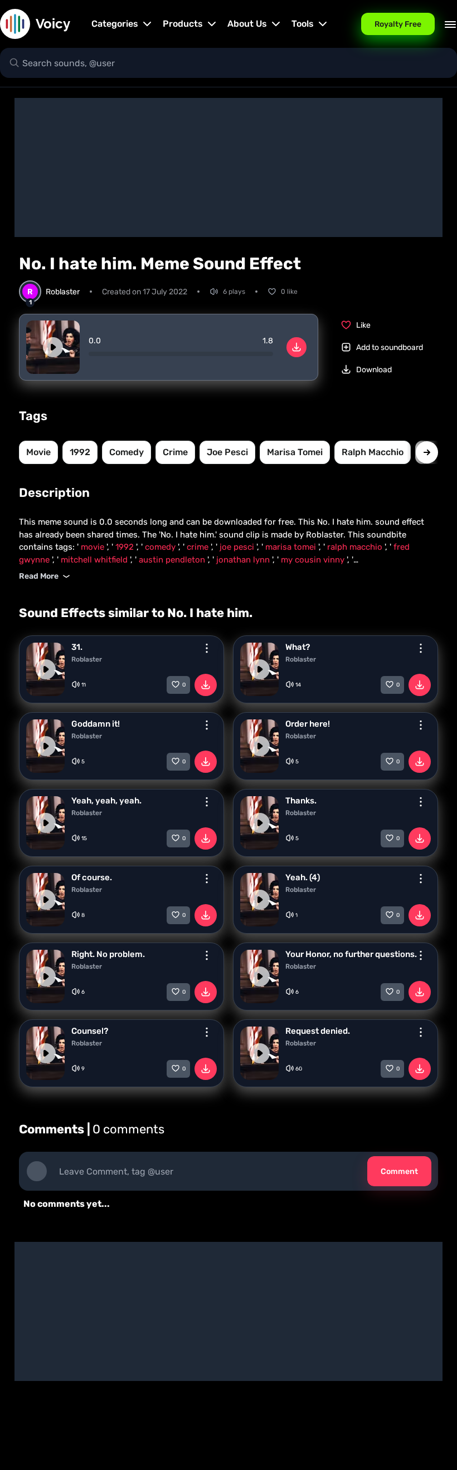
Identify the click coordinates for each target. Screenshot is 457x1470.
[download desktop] (296, 347)
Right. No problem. (108, 954)
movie (38, 452)
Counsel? (89, 1031)
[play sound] (53, 347)
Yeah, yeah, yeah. (106, 800)
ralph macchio (372, 452)
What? (297, 647)
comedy (126, 452)
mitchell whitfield (95, 560)
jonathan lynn (244, 560)
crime (175, 452)
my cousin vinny (314, 560)
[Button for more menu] (206, 648)
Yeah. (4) (302, 877)
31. (76, 647)
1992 (80, 452)
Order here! (307, 723)
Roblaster (86, 659)
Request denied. (317, 1031)
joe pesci (227, 452)
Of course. (91, 877)
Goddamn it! (95, 723)
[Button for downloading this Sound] (206, 685)
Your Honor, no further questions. (351, 954)
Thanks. (301, 800)
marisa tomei (295, 452)
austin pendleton (173, 560)
